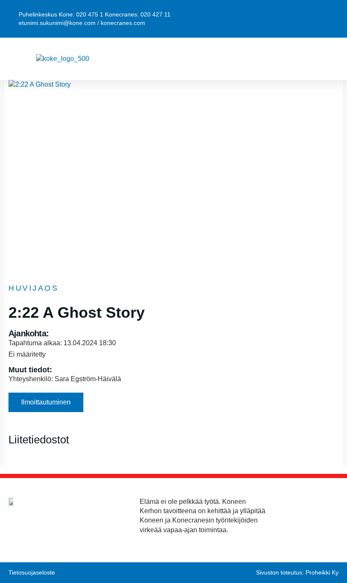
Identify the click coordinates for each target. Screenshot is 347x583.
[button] (330, 59)
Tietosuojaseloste (31, 572)
